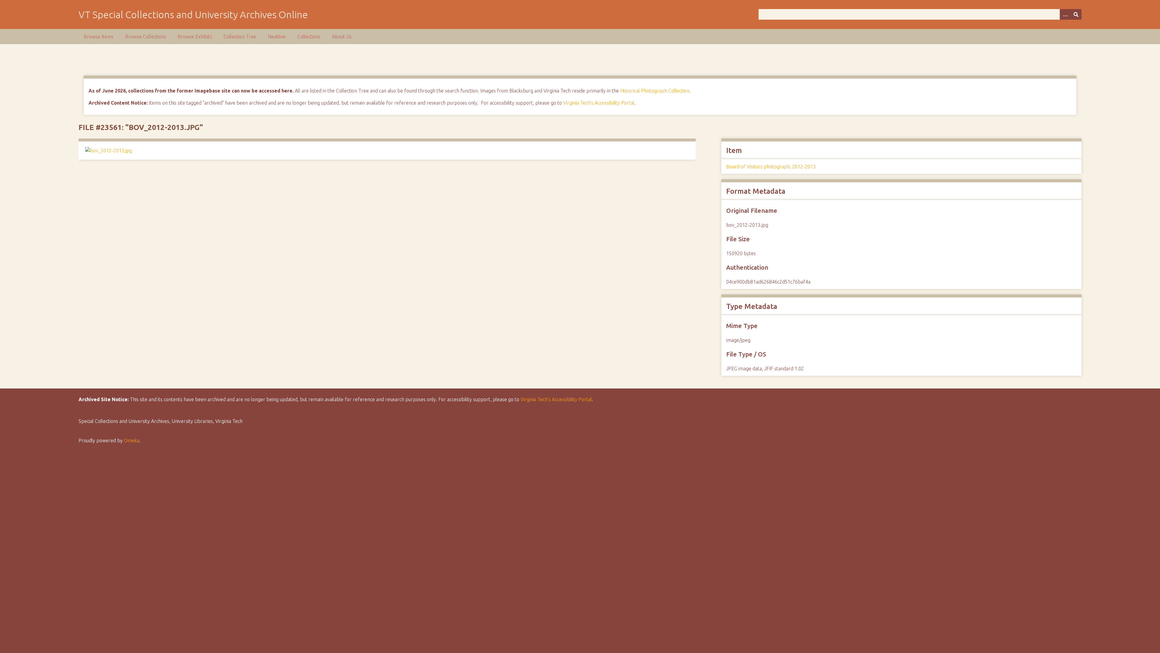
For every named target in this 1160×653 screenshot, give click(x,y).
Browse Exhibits (195, 36)
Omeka (131, 440)
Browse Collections (145, 36)
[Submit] (1076, 14)
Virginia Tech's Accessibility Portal (598, 103)
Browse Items (99, 36)
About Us (342, 36)
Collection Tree (240, 36)
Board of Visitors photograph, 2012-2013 (771, 166)
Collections (309, 36)
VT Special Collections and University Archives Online (193, 14)
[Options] (1065, 14)
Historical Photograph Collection (654, 90)
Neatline (277, 36)
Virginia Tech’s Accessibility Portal (556, 399)
